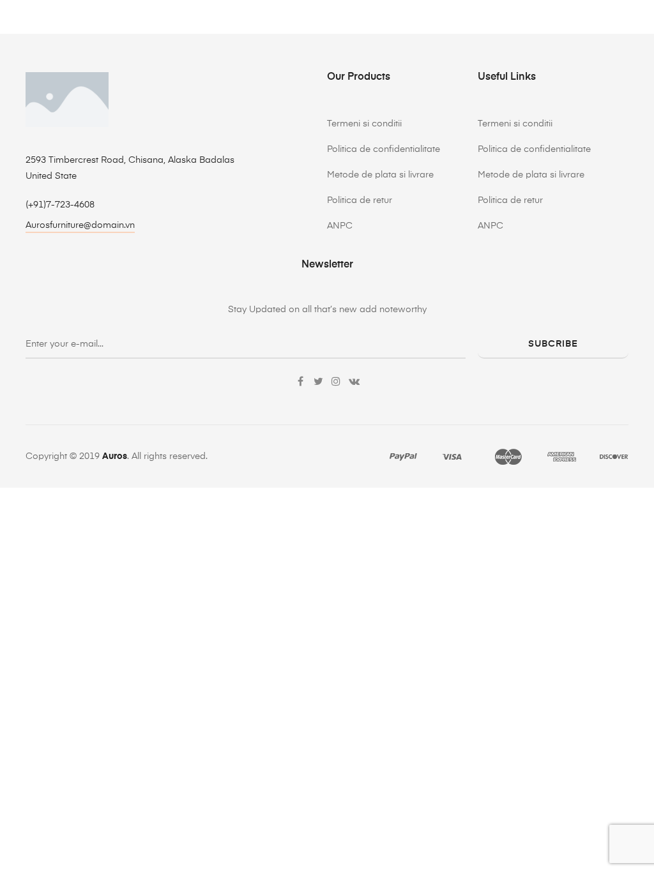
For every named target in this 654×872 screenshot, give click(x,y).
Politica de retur (359, 200)
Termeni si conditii (364, 123)
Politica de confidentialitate (383, 149)
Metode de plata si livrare (380, 174)
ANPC (340, 226)
